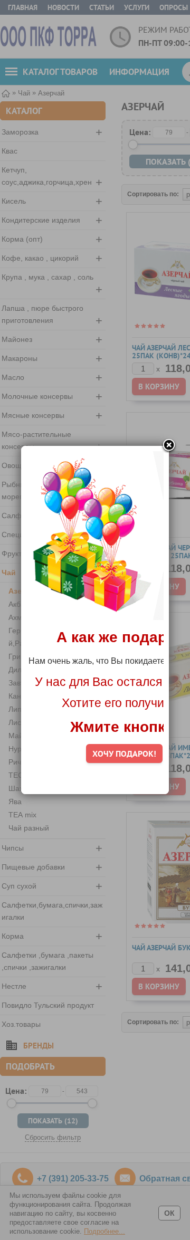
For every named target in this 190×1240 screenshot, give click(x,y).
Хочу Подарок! (124, 753)
